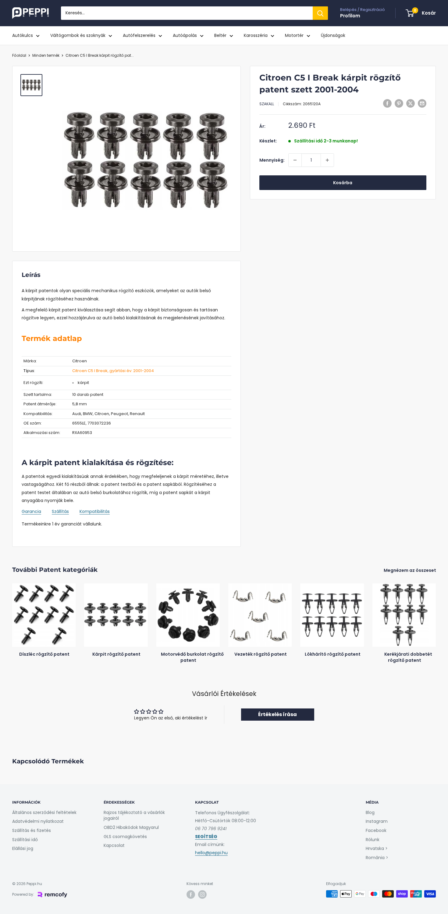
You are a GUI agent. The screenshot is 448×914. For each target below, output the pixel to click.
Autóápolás (185, 35)
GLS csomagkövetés (125, 836)
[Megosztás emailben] (422, 103)
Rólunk (372, 840)
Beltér (220, 35)
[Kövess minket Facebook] (191, 894)
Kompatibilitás (95, 511)
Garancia (31, 511)
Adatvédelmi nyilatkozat (38, 821)
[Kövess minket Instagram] (202, 894)
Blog (370, 812)
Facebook (376, 830)
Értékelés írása (277, 714)
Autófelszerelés (139, 35)
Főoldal (19, 55)
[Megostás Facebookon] (387, 103)
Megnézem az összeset (410, 570)
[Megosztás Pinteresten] (399, 103)
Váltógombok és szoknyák (77, 35)
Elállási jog (22, 848)
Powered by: (23, 894)
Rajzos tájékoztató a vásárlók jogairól (134, 815)
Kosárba (342, 183)
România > (377, 858)
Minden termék (45, 55)
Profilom (350, 16)
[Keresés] (320, 13)
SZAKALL (266, 103)
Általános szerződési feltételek (44, 812)
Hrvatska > (377, 848)
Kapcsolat (114, 845)
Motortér (294, 35)
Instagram (377, 821)
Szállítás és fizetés (31, 830)
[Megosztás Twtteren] (410, 103)
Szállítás (60, 511)
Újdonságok (333, 35)
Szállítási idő (25, 840)
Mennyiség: (272, 160)
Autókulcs (22, 35)
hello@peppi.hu (211, 853)
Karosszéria (256, 35)
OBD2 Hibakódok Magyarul (131, 827)
